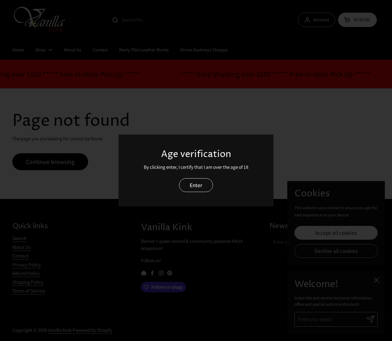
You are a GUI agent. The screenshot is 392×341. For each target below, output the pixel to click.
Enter (196, 185)
